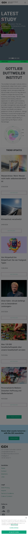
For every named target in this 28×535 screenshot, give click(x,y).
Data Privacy (14, 524)
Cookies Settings (14, 527)
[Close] (26, 518)
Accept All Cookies (14, 532)
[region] (14, 525)
